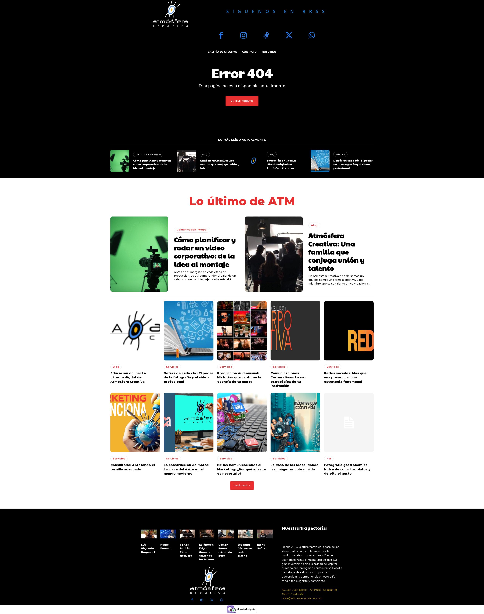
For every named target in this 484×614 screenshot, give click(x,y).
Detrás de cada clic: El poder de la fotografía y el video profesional (352, 164)
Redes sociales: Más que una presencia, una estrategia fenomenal (345, 377)
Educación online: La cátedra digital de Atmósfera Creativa (281, 164)
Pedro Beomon (166, 546)
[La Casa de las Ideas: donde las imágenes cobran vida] (295, 422)
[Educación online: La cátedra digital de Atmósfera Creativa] (253, 161)
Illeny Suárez (262, 546)
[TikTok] (266, 35)
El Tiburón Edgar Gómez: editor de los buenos (206, 552)
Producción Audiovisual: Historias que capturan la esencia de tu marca (239, 377)
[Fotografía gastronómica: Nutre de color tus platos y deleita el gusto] (349, 422)
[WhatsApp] (311, 35)
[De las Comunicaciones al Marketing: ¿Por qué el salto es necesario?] (242, 422)
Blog (204, 154)
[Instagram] (243, 35)
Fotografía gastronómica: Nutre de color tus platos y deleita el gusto (347, 469)
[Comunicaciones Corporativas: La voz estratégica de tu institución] (295, 330)
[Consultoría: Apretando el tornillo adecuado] (135, 422)
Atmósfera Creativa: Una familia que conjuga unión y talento (219, 164)
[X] (288, 35)
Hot (329, 458)
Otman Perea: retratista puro (225, 550)
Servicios (340, 154)
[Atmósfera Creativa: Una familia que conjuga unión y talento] (186, 161)
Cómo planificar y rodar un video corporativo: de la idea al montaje (152, 164)
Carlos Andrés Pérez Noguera (186, 550)
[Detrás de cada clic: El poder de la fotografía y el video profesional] (320, 161)
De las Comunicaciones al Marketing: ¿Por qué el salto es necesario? (241, 469)
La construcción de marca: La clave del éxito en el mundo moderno (186, 469)
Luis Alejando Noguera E (148, 548)
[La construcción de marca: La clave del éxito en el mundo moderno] (188, 422)
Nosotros (167, 535)
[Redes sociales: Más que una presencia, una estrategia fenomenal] (349, 330)
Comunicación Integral (148, 154)
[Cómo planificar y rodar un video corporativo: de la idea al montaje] (119, 161)
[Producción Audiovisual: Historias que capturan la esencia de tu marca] (242, 330)
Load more (240, 485)
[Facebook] (220, 35)
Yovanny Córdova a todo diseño (245, 550)
